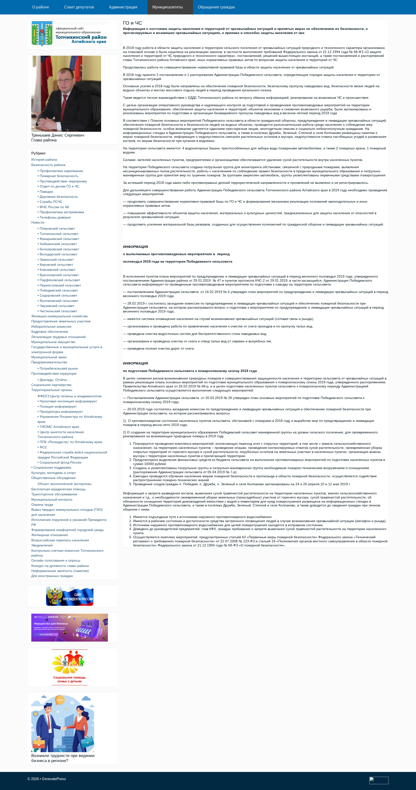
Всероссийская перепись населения (60, 540)
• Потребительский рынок (58, 368)
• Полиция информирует (57, 406)
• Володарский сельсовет (57, 254)
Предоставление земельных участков (61, 321)
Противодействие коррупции (54, 373)
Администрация (123, 7)
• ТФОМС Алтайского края (58, 427)
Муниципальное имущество (53, 342)
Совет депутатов (79, 7)
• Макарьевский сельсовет (58, 239)
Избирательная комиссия (51, 326)
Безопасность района (48, 165)
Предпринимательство (49, 362)
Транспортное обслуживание (54, 494)
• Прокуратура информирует (60, 411)
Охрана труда (42, 504)
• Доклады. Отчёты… (54, 380)
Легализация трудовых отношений (58, 337)
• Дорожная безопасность (58, 197)
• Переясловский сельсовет (59, 285)
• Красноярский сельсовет (58, 275)
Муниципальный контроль (51, 499)
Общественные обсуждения (53, 478)
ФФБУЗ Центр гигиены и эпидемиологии (70, 396)
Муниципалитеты (167, 7)
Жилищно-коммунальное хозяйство (59, 316)
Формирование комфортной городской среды (67, 530)
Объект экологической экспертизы (64, 484)
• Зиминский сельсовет (56, 259)
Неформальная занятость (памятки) (60, 571)
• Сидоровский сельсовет (57, 295)
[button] (54, 7)
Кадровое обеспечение (49, 331)
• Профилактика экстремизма (61, 212)
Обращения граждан (216, 7)
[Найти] (381, 7)
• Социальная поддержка (51, 467)
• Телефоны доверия (54, 217)
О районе (40, 7)
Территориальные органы (51, 390)
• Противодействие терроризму (62, 181)
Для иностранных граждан (52, 576)
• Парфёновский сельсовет (59, 280)
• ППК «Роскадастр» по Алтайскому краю (70, 442)
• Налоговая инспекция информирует (67, 401)
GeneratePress (54, 779)
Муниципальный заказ (48, 357)
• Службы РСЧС (50, 202)
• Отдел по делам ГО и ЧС (58, 186)
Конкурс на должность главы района (60, 566)
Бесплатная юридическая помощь (58, 489)
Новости (37, 222)
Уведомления (42, 545)
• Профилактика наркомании (60, 171)
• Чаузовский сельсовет (56, 306)
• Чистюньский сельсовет (57, 311)
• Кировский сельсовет (55, 264)
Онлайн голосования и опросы (55, 560)
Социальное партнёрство (51, 385)
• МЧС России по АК (53, 207)
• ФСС (42, 447)
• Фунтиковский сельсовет (58, 301)
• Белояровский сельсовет (58, 249)
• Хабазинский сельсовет (57, 244)
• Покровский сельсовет (56, 228)
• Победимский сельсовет (58, 290)
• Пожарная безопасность (58, 176)
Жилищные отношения (49, 535)
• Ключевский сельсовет (56, 270)
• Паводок (45, 191)
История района (44, 159)
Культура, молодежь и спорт (53, 473)
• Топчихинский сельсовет (58, 234)
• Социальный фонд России (59, 462)
